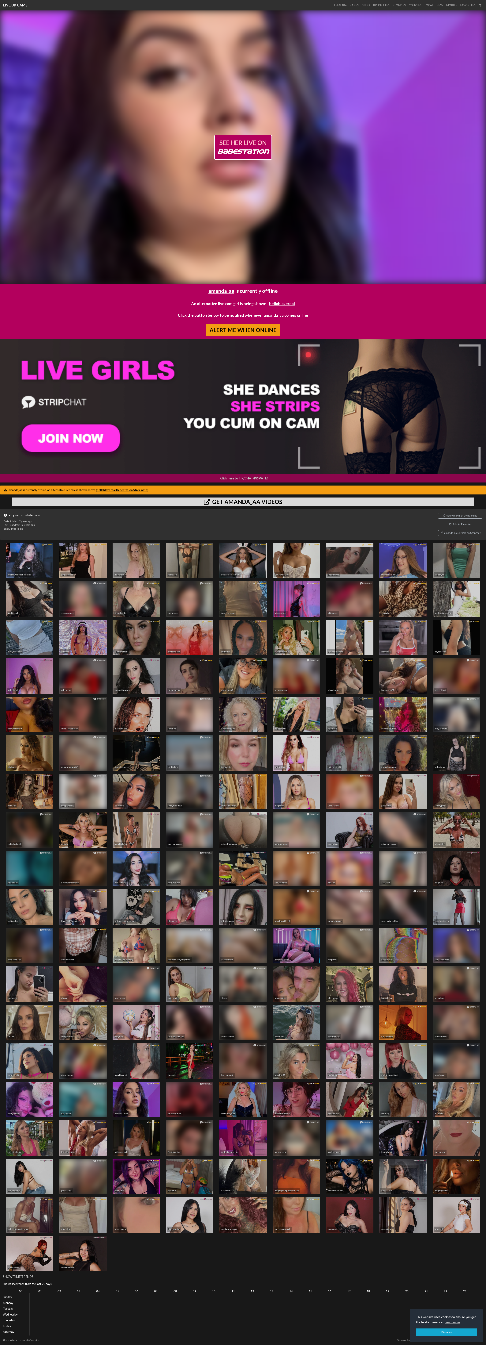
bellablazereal (282, 303)
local (428, 5)
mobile (451, 5)
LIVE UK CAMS (15, 5)
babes (354, 5)
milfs (366, 5)
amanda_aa (221, 291)
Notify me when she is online (461, 515)
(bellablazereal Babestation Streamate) (122, 490)
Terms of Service (405, 1340)
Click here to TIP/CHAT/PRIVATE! (244, 478)
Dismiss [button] (446, 1332)
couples (415, 5)
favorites (468, 5)
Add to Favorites (462, 524)
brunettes (381, 5)
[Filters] (480, 5)
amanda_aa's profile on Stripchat (462, 532)
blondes (399, 5)
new (439, 5)
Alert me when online (243, 330)
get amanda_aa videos (246, 501)
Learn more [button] (452, 1322)
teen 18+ (340, 5)
